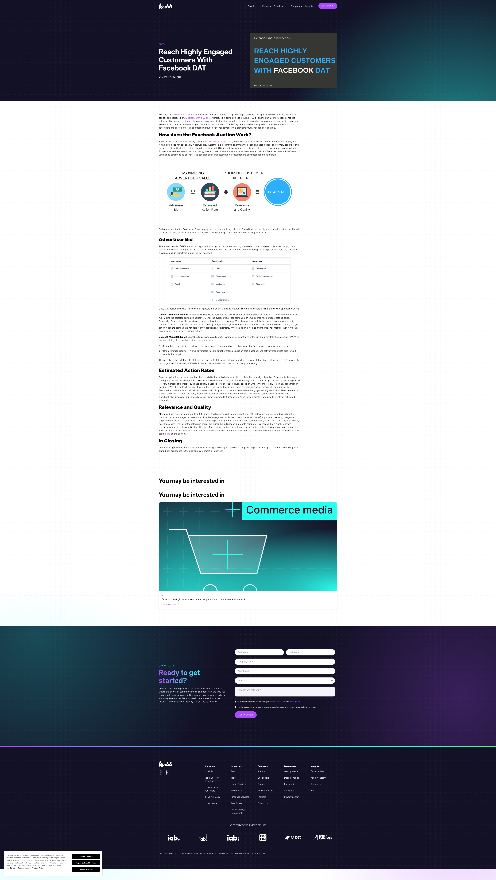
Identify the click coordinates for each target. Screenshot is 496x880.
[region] (53, 863)
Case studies (317, 771)
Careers (262, 784)
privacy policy (294, 702)
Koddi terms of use (258, 853)
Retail (234, 771)
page (167, 433)
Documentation (292, 778)
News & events (265, 790)
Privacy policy (199, 853)
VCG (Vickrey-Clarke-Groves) (217, 141)
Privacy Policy (38, 868)
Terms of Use (15, 868)
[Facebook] (161, 772)
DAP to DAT (184, 114)
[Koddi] (168, 6)
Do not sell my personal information (238, 853)
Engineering (290, 784)
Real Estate (236, 803)
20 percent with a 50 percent (199, 118)
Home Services (238, 784)
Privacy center (291, 797)
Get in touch (328, 5)
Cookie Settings (85, 869)
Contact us (263, 803)
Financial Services (240, 797)
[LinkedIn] (167, 772)
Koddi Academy (318, 778)
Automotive (236, 790)
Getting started (291, 771)
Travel (234, 778)
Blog (313, 790)
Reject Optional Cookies (86, 863)
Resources (316, 784)
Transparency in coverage (215, 853)
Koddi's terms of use (278, 702)
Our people (263, 778)
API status (289, 790)
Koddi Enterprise (212, 797)
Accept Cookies (86, 856)
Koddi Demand (211, 803)
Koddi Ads (209, 771)
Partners (266, 6)
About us (262, 771)
